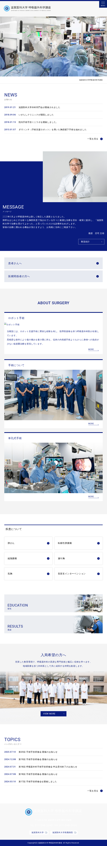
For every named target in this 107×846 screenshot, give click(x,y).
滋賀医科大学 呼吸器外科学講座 (50, 843)
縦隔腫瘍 (12, 558)
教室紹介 (85, 241)
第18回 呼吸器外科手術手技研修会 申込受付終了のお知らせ (48, 767)
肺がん (11, 543)
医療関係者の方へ (19, 276)
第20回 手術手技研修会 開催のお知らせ (38, 752)
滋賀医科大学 (37, 832)
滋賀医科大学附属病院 (62, 832)
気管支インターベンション (72, 573)
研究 (18, 606)
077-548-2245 (44, 825)
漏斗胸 (61, 558)
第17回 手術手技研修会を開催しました (38, 781)
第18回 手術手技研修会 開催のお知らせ (38, 774)
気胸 (10, 573)
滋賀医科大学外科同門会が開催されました (39, 107)
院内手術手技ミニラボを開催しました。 (38, 122)
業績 (15, 627)
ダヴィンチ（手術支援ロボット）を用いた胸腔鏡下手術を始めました (53, 129)
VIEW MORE (49, 713)
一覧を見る (92, 139)
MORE (91, 349)
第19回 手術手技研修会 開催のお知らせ (38, 759)
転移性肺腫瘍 (65, 543)
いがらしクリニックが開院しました (36, 115)
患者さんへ (15, 263)
